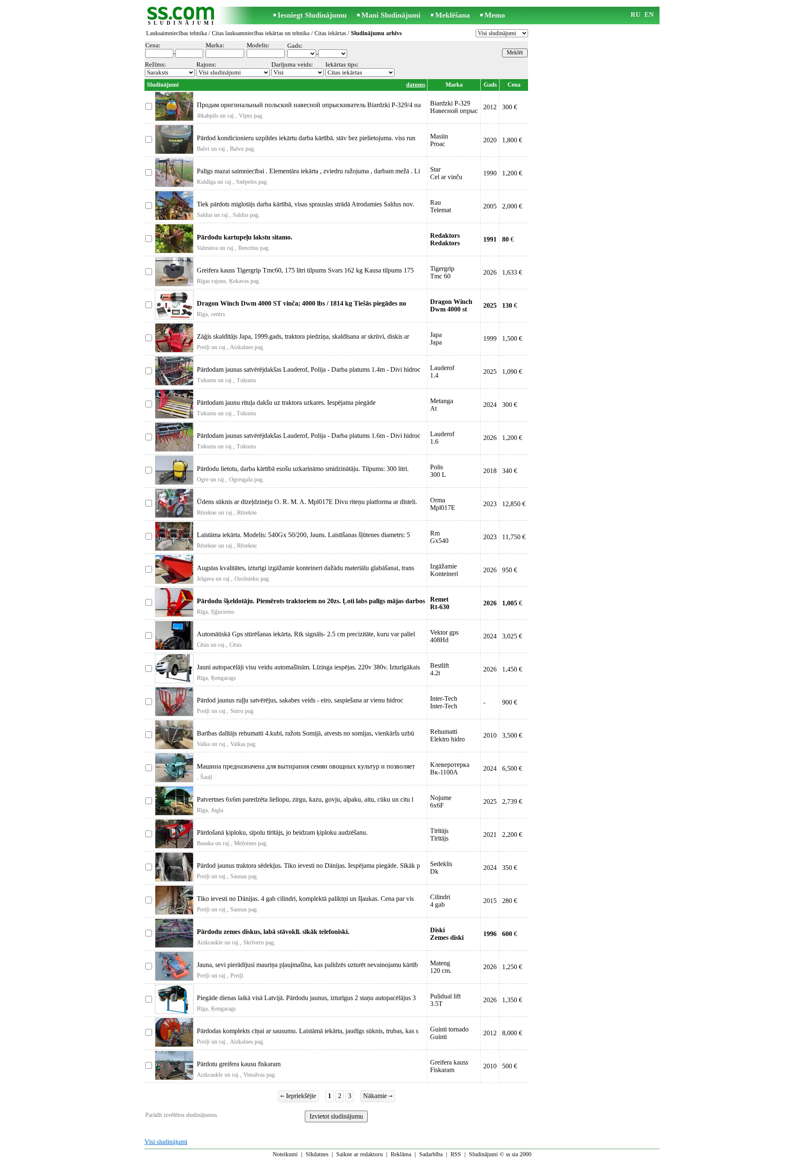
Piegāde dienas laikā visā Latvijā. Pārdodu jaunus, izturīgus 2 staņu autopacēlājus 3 (306, 997)
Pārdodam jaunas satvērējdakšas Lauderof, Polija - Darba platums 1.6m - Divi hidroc (308, 435)
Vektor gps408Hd (444, 636)
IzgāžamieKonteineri (444, 570)
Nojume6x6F (440, 801)
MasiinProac (439, 140)
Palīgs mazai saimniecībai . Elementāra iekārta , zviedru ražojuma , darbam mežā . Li (308, 171)
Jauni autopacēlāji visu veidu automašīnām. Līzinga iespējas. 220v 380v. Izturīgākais (308, 667)
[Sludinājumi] (182, 16)
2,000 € (512, 206)
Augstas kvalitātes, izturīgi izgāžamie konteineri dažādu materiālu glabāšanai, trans (305, 567)
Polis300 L (438, 470)
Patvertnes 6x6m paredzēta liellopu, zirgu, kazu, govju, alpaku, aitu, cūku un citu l (305, 799)
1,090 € (512, 371)
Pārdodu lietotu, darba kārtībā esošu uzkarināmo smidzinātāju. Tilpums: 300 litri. (303, 468)
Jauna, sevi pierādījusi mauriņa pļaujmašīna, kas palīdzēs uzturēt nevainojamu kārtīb (307, 964)
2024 (490, 404)
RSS (456, 1154)
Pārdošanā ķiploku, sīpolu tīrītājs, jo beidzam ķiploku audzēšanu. (282, 832)
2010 (490, 735)
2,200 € (512, 834)
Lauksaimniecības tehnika (176, 33)
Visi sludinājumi (165, 1141)
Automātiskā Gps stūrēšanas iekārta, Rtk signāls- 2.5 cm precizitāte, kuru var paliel (306, 634)
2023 (490, 503)
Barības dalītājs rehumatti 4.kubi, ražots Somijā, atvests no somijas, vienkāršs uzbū (305, 733)
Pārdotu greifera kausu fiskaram (239, 1063)
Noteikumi (285, 1154)
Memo (494, 15)
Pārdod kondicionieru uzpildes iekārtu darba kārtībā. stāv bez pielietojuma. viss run (306, 137)
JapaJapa (436, 338)
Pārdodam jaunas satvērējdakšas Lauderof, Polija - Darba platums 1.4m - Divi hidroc (308, 369)
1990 (490, 173)
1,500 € (512, 338)
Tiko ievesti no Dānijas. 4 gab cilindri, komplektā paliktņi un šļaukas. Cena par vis (305, 898)
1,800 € (512, 140)
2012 (490, 107)
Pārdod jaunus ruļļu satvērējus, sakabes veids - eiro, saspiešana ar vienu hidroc (300, 700)
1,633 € (512, 272)
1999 (490, 338)
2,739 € (512, 801)
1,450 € (512, 669)
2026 (490, 272)
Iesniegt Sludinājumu (312, 15)
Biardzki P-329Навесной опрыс (454, 107)
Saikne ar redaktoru (359, 1154)
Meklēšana (452, 15)
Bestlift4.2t (439, 669)
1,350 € (512, 999)
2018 (490, 470)
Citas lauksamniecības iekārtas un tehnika (260, 33)
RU (636, 14)
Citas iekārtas (330, 33)
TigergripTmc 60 (442, 272)
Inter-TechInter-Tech (443, 702)
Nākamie (376, 1095)
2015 (490, 900)
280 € (509, 900)
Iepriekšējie (300, 1095)
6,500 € (512, 768)
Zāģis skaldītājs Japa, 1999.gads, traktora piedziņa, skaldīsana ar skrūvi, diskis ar (303, 336)
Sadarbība (431, 1154)
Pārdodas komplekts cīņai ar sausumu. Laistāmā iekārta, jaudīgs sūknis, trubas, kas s (307, 1030)
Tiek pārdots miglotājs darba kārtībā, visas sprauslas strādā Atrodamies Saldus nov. (305, 204)
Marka (454, 85)
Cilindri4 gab (440, 900)
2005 (490, 206)
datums (415, 85)
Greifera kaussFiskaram (449, 1066)
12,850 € (514, 503)
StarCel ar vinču (446, 173)
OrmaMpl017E (442, 503)
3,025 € (512, 636)
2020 (490, 140)
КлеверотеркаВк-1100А (449, 768)
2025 (490, 371)
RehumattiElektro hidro (447, 735)
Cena (514, 85)
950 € (509, 570)
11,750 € (514, 536)
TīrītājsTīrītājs (439, 834)
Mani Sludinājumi (390, 15)
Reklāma (401, 1154)
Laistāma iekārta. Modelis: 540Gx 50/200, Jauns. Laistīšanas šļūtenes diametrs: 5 (303, 534)
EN (649, 14)
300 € (509, 107)
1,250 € (512, 966)
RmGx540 (439, 537)
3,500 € (512, 735)
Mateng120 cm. (440, 966)
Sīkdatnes (317, 1154)
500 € (509, 1066)
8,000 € (512, 1033)
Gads (490, 85)
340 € (509, 470)
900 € (509, 702)
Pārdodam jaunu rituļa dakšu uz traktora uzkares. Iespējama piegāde (286, 402)
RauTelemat (440, 206)
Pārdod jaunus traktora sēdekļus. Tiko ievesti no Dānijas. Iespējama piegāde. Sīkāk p (308, 865)
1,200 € (512, 173)
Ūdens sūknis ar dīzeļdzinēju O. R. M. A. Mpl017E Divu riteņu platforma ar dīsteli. (307, 501)
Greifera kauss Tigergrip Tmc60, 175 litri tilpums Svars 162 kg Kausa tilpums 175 (305, 270)
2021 (490, 834)
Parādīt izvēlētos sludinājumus (181, 1115)
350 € (509, 867)
